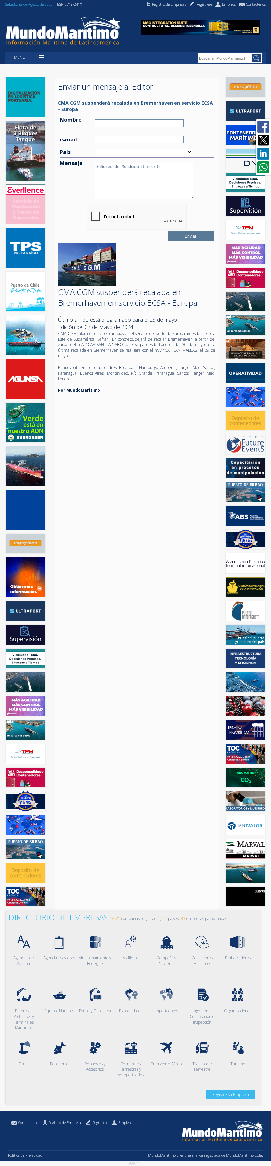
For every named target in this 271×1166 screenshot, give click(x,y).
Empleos (125, 1122)
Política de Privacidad (25, 1155)
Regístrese (100, 1122)
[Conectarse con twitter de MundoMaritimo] (263, 140)
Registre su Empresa (230, 1094)
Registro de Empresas (65, 1122)
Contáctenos (28, 1122)
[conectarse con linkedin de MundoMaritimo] (263, 154)
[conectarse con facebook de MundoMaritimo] (263, 127)
